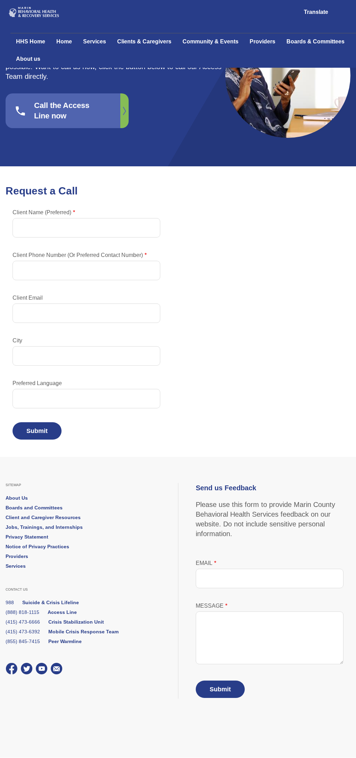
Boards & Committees (315, 41)
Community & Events (210, 41)
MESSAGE (210, 606)
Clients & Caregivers (144, 41)
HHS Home (30, 41)
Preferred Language (37, 383)
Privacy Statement (27, 537)
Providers (262, 41)
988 (42, 602)
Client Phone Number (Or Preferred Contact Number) (78, 255)
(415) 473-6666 (55, 622)
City (17, 340)
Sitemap (13, 485)
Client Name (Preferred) (42, 212)
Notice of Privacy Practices (37, 546)
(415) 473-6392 (62, 631)
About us (28, 59)
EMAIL (204, 563)
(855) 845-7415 (44, 641)
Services (94, 41)
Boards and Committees (34, 507)
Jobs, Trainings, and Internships (44, 527)
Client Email (28, 298)
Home (64, 41)
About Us (17, 498)
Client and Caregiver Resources (43, 517)
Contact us (17, 589)
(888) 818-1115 (41, 612)
